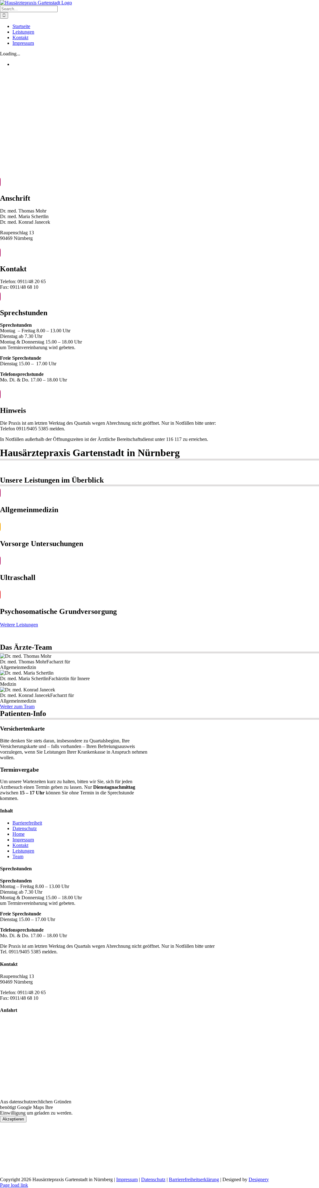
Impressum (23, 839)
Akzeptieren (13, 1119)
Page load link (14, 1185)
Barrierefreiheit (27, 823)
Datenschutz (24, 828)
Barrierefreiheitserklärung (194, 1179)
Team (17, 856)
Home (18, 834)
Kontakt (20, 845)
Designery (259, 1179)
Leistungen (23, 851)
